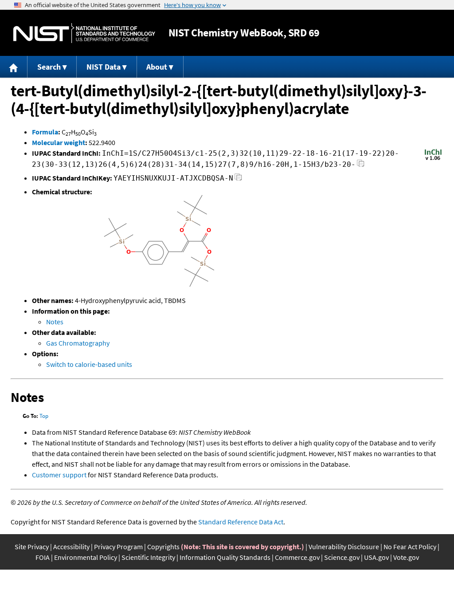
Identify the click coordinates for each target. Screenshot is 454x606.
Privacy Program (118, 546)
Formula (45, 131)
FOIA (42, 557)
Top (43, 416)
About (156, 67)
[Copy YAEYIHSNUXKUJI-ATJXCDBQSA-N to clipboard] (238, 179)
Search (49, 67)
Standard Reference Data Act (240, 521)
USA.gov (376, 557)
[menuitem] (13, 67)
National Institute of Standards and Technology (84, 33)
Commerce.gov (297, 557)
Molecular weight (58, 142)
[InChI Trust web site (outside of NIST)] (433, 159)
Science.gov (342, 557)
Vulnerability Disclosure (344, 546)
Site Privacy (32, 546)
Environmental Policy (85, 557)
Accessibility (71, 546)
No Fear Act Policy (410, 546)
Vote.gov (406, 557)
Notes (54, 321)
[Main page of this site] (13, 67)
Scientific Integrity (148, 557)
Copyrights (163, 546)
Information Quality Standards (225, 557)
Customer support (59, 474)
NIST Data (103, 67)
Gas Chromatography (78, 342)
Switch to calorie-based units (89, 364)
